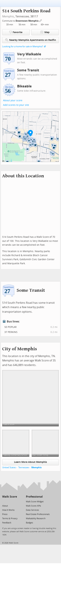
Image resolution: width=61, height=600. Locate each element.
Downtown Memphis (27, 21)
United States (9, 467)
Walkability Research (35, 518)
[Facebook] (9, 501)
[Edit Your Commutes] (40, 20)
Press (4, 514)
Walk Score (9, 496)
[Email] (15, 501)
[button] (30, 133)
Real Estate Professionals (38, 514)
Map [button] (46, 32)
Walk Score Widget (35, 501)
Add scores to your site (16, 105)
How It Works (8, 510)
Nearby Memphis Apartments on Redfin (32, 40)
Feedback (6, 523)
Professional (34, 496)
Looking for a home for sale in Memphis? (22, 46)
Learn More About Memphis (30, 462)
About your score (12, 100)
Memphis (8, 16)
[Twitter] (4, 501)
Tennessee (23, 467)
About (5, 506)
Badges (29, 523)
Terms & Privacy (9, 518)
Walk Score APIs (33, 506)
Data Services (32, 510)
